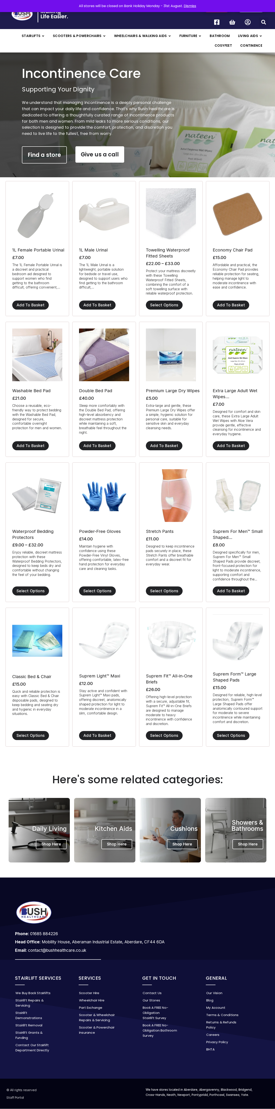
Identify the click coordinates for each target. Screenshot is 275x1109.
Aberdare (190, 1089)
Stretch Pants (160, 531)
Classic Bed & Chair (31, 676)
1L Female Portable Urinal (38, 250)
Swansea (232, 1095)
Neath (171, 1095)
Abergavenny (209, 1089)
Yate (244, 1095)
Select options (164, 305)
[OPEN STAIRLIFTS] (43, 36)
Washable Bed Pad (31, 390)
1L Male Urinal (93, 250)
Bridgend (245, 1089)
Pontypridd (200, 1095)
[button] (263, 22)
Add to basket (30, 305)
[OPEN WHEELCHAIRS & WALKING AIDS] (169, 36)
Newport (183, 1095)
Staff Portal (15, 1097)
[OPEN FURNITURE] (200, 36)
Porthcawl (216, 1095)
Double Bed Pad (95, 390)
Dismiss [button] (190, 5)
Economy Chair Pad (232, 250)
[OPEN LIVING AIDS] (260, 36)
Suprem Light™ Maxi (99, 676)
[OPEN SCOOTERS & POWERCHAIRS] (104, 36)
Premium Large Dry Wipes (173, 390)
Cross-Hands (155, 1095)
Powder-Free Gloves (100, 531)
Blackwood (229, 1089)
